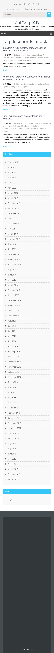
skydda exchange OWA (12, 87)
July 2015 (12, 270)
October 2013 (13, 372)
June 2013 (12, 392)
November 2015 (14, 259)
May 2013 (12, 398)
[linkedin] (39, 4)
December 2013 (14, 362)
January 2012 (13, 479)
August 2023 (13, 178)
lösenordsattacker (17, 58)
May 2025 (12, 173)
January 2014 (13, 357)
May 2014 (12, 336)
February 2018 (14, 203)
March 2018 (13, 198)
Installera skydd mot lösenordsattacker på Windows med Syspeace (24, 49)
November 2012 (14, 428)
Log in (10, 499)
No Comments (19, 55)
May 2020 (12, 183)
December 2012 (14, 423)
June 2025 (12, 167)
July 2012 (12, 449)
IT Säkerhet (18, 84)
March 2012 (13, 469)
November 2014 (14, 305)
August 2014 (13, 321)
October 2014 (13, 311)
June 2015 (12, 275)
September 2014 (14, 316)
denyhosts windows (34, 55)
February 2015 (14, 290)
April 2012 (12, 464)
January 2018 (13, 208)
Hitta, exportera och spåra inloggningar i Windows (23, 117)
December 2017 (14, 213)
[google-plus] (34, 4)
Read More (7, 70)
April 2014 (12, 341)
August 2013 (13, 382)
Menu (4, 34)
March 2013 (13, 408)
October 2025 (13, 162)
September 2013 (14, 377)
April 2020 (12, 188)
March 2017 (13, 234)
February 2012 (14, 474)
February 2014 (14, 351)
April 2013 (12, 403)
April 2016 (12, 249)
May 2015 (12, 280)
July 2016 (12, 244)
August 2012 (13, 444)
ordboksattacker (31, 58)
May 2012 (12, 459)
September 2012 (14, 438)
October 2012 (13, 433)
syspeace (27, 60)
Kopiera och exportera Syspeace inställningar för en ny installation (26, 78)
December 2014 (14, 300)
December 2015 (14, 254)
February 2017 (14, 239)
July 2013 (12, 387)
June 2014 (12, 331)
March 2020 (13, 193)
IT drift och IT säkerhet (21, 126)
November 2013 (14, 367)
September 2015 (14, 265)
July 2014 (12, 326)
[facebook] (24, 4)
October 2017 (13, 219)
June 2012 (12, 454)
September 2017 (14, 224)
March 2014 (13, 346)
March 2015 (13, 285)
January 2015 (13, 295)
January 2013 (13, 418)
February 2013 (14, 413)
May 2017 (12, 229)
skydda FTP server (15, 60)
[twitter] (29, 4)
